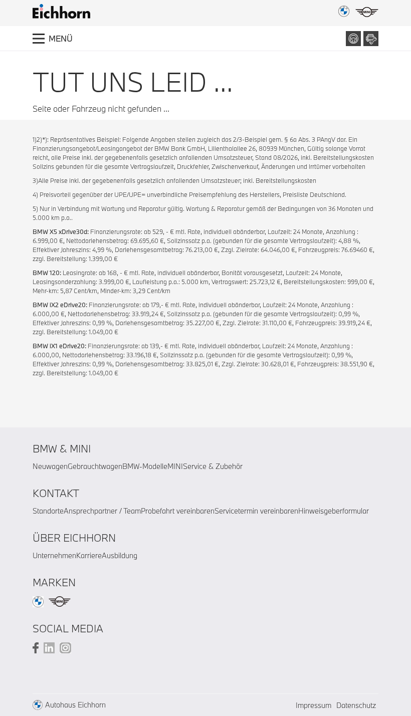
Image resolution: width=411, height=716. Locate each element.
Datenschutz (356, 705)
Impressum (313, 705)
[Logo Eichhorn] (61, 11)
